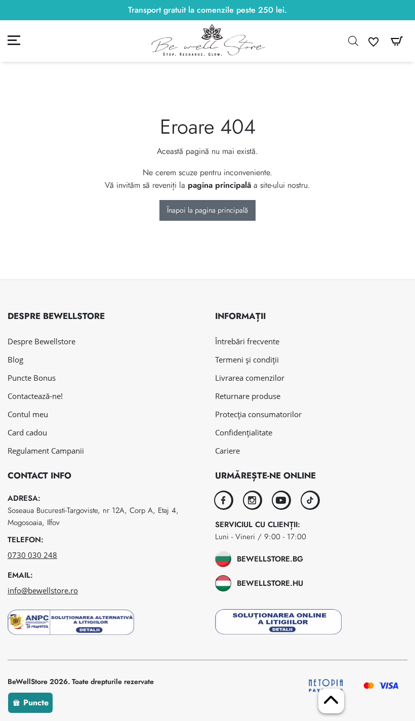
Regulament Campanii (46, 451)
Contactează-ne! (35, 396)
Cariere (227, 451)
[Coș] (396, 41)
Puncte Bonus (32, 378)
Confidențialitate (243, 432)
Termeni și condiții (247, 359)
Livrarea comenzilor (249, 378)
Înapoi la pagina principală (207, 210)
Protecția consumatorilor (258, 414)
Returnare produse (247, 396)
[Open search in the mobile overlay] (353, 41)
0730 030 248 (32, 555)
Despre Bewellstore (41, 341)
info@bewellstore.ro (43, 590)
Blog (15, 359)
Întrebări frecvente (247, 341)
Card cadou (27, 432)
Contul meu (28, 414)
